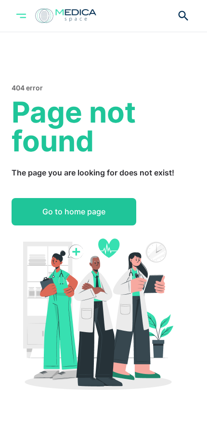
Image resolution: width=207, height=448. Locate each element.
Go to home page (73, 211)
